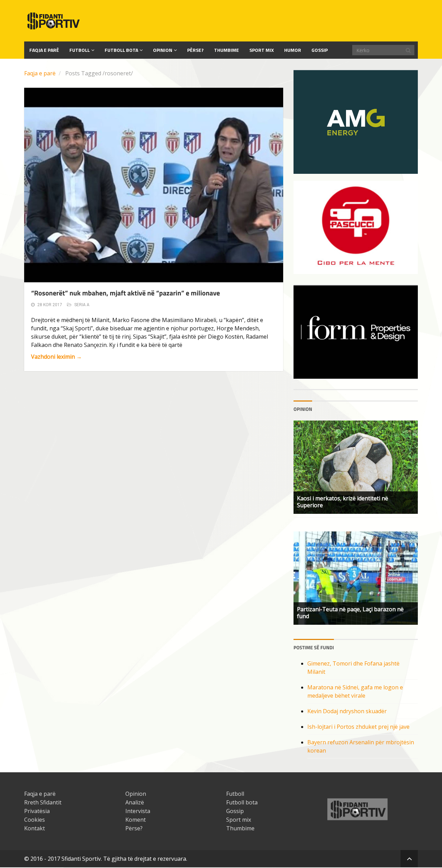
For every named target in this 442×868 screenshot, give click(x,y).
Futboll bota (121, 50)
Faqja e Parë (44, 50)
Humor (292, 50)
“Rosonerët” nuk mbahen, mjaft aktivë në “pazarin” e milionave (125, 292)
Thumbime (226, 50)
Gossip (319, 50)
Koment (135, 819)
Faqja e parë (40, 73)
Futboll (79, 50)
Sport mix (261, 50)
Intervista (137, 811)
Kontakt (34, 828)
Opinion (162, 50)
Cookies (34, 819)
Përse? (195, 50)
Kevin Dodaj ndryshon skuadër (347, 711)
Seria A (81, 304)
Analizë (134, 802)
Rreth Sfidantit (42, 802)
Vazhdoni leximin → (56, 356)
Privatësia (37, 811)
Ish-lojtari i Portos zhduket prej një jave (358, 726)
